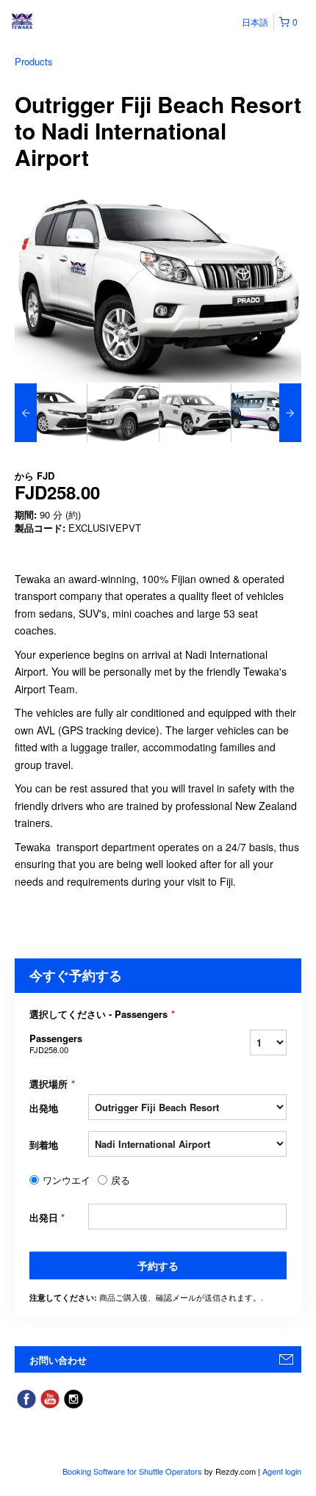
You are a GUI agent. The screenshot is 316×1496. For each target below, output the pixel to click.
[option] (51, 412)
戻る (120, 1180)
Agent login (281, 1471)
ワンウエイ (66, 1180)
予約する (158, 1265)
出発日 (47, 1217)
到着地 (43, 1145)
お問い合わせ (58, 1360)
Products (34, 61)
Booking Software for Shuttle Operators (133, 1471)
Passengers (55, 1043)
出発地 (43, 1108)
